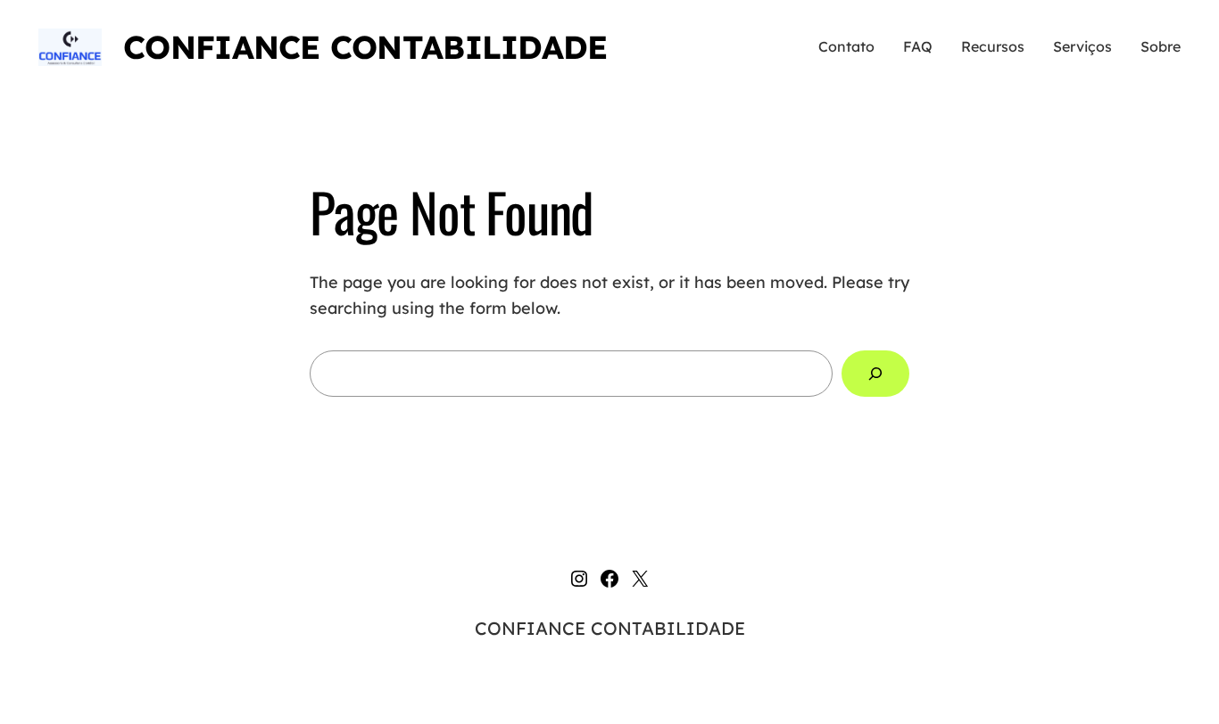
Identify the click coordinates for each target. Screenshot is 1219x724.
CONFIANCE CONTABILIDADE (365, 47)
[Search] (875, 373)
